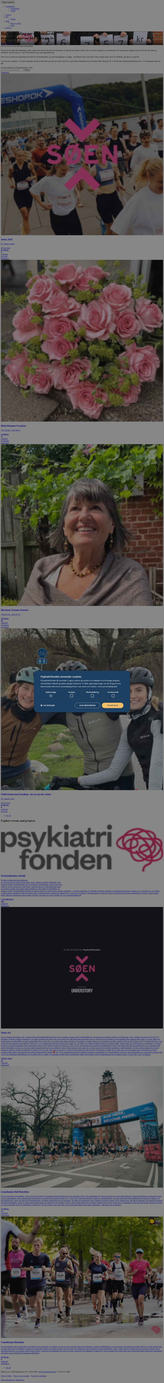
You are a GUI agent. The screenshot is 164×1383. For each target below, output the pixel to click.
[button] (48, 705)
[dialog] (82, 691)
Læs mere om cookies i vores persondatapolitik (97, 686)
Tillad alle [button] (112, 705)
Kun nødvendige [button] (87, 705)
